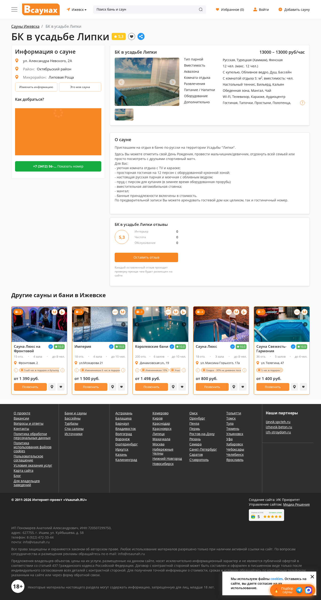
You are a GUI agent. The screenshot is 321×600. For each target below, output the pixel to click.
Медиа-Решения (296, 504)
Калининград (126, 460)
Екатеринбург (126, 444)
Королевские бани (151, 346)
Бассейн (285, 72)
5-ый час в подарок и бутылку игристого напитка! (53, 370)
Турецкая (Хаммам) (252, 60)
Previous (121, 82)
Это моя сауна (80, 87)
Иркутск (121, 449)
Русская (229, 60)
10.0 (60, 347)
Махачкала (161, 439)
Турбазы (71, 423)
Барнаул (122, 423)
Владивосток (125, 429)
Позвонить (30, 387)
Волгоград (123, 434)
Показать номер (58, 166)
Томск (231, 418)
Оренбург (197, 418)
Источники (73, 434)
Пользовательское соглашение (28, 458)
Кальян (278, 84)
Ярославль (234, 460)
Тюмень (232, 429)
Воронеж (122, 439)
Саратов (196, 454)
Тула (230, 423)
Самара (195, 444)
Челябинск (235, 454)
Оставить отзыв (146, 257)
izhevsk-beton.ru (279, 427)
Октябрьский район (54, 69)
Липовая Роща (61, 77)
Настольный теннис (239, 84)
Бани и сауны (76, 413)
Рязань (195, 439)
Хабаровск (234, 444)
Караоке (257, 96)
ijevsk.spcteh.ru (278, 422)
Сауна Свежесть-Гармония (271, 348)
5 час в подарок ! (271, 370)
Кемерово (160, 413)
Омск (193, 413)
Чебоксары (235, 449)
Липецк (159, 434)
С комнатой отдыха (238, 78)
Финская (276, 60)
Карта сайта (23, 470)
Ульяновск (234, 434)
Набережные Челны (163, 451)
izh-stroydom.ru (278, 432)
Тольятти (233, 413)
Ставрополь (199, 460)
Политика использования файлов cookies (32, 447)
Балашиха (123, 418)
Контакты (21, 429)
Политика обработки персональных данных (32, 436)
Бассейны (73, 418)
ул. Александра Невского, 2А (47, 60)
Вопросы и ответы (28, 423)
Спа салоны (74, 429)
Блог (17, 476)
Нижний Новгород (167, 458)
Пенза (194, 423)
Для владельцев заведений (27, 483)
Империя (82, 346)
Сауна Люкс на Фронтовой (27, 348)
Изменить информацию (36, 87)
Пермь (194, 429)
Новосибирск (163, 464)
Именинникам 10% (156, 370)
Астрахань (123, 413)
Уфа (229, 439)
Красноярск (162, 429)
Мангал (257, 90)
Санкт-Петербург (203, 449)
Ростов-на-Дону (202, 434)
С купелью (231, 72)
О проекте (22, 413)
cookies (276, 578)
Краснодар (161, 423)
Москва (158, 444)
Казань (121, 454)
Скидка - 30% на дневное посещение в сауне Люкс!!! (236, 370)
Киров (158, 418)
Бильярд (264, 84)
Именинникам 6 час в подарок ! (103, 370)
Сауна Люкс (206, 346)
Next (172, 82)
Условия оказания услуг (33, 465)
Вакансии (21, 418)
